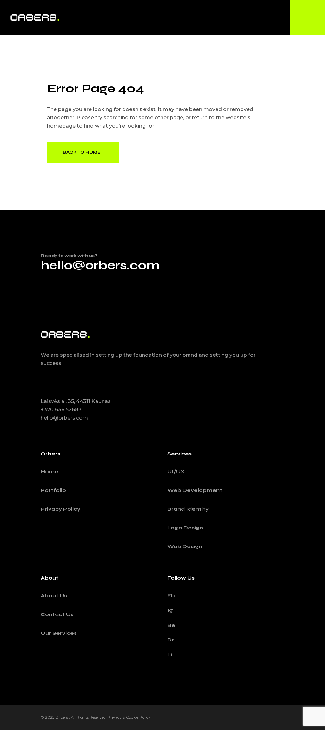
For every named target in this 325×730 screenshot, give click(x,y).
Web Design (184, 546)
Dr (170, 640)
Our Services (59, 633)
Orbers (62, 717)
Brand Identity (188, 509)
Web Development (194, 490)
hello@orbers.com (100, 265)
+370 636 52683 (61, 410)
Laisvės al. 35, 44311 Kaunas (76, 401)
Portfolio (53, 490)
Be (171, 625)
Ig (170, 610)
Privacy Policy (60, 509)
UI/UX (175, 471)
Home (49, 471)
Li (169, 655)
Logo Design (185, 528)
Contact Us (57, 614)
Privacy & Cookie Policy (129, 717)
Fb (171, 596)
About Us (54, 596)
